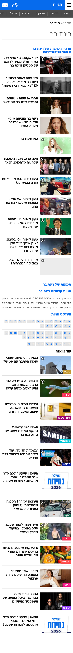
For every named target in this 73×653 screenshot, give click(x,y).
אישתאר (23, 298)
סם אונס (16, 307)
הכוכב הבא (55, 298)
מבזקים (40, 13)
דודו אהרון (65, 302)
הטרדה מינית (51, 302)
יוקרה (19, 302)
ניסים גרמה (42, 307)
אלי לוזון (14, 298)
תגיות (57, 5)
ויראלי (13, 13)
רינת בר (55, 23)
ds (30, 298)
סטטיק (25, 307)
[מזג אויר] (15, 5)
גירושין (5, 298)
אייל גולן (66, 298)
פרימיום (6, 307)
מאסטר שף (8, 302)
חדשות (54, 13)
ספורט (26, 13)
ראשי (67, 13)
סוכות (32, 307)
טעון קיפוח (28, 302)
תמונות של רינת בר (57, 284)
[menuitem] (54, 14)
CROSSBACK (41, 298)
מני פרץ (54, 307)
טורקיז (39, 302)
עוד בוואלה (63, 351)
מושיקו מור (65, 307)
